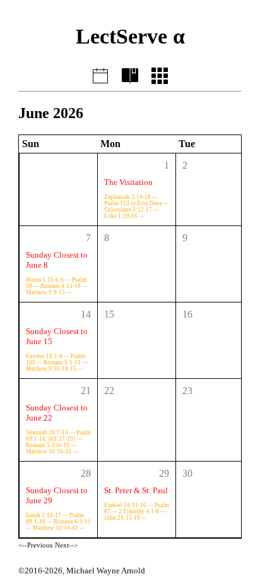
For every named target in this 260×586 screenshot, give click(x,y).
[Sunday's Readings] (129, 74)
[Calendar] (160, 74)
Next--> (66, 545)
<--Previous (35, 545)
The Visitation (128, 182)
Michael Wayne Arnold (105, 570)
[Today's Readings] (100, 74)
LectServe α (130, 36)
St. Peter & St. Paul (136, 490)
